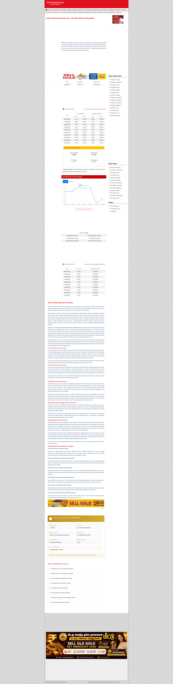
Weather (69, 9)
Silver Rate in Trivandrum (116, 185)
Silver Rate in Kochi (115, 198)
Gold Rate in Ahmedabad (116, 100)
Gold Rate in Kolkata (115, 95)
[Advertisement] (97, 4)
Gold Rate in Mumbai (115, 90)
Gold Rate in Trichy (115, 84)
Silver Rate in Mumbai (115, 177)
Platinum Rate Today (115, 115)
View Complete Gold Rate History (84, 209)
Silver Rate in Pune (115, 193)
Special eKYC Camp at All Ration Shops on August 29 (69, 12)
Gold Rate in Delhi (115, 92)
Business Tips (81, 9)
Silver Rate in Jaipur (115, 190)
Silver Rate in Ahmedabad (116, 195)
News (50, 9)
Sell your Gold (55, 9)
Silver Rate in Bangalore (116, 187)
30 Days (71, 181)
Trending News (111, 9)
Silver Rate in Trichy (115, 172)
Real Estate (104, 9)
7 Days (65, 181)
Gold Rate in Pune (115, 110)
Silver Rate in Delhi (115, 175)
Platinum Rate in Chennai (94, 238)
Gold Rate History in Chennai (94, 235)
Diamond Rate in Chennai (72, 235)
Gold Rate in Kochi (115, 113)
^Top (102, 508)
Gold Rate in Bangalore (116, 105)
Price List (75, 9)
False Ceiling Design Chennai (72, 240)
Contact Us (124, 9)
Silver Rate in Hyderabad (116, 182)
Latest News (113, 211)
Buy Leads (118, 9)
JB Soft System (115, 682)
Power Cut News (96, 9)
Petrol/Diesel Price (115, 206)
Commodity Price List (115, 208)
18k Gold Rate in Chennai (72, 238)
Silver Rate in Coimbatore (116, 170)
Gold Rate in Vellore (115, 87)
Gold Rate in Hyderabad (116, 97)
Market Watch (63, 9)
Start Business (88, 9)
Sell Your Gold (83, 232)
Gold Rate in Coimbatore (116, 82)
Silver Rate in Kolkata (115, 180)
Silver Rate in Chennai (115, 167)
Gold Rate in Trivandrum (116, 102)
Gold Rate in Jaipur (115, 107)
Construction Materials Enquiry (95, 240)
